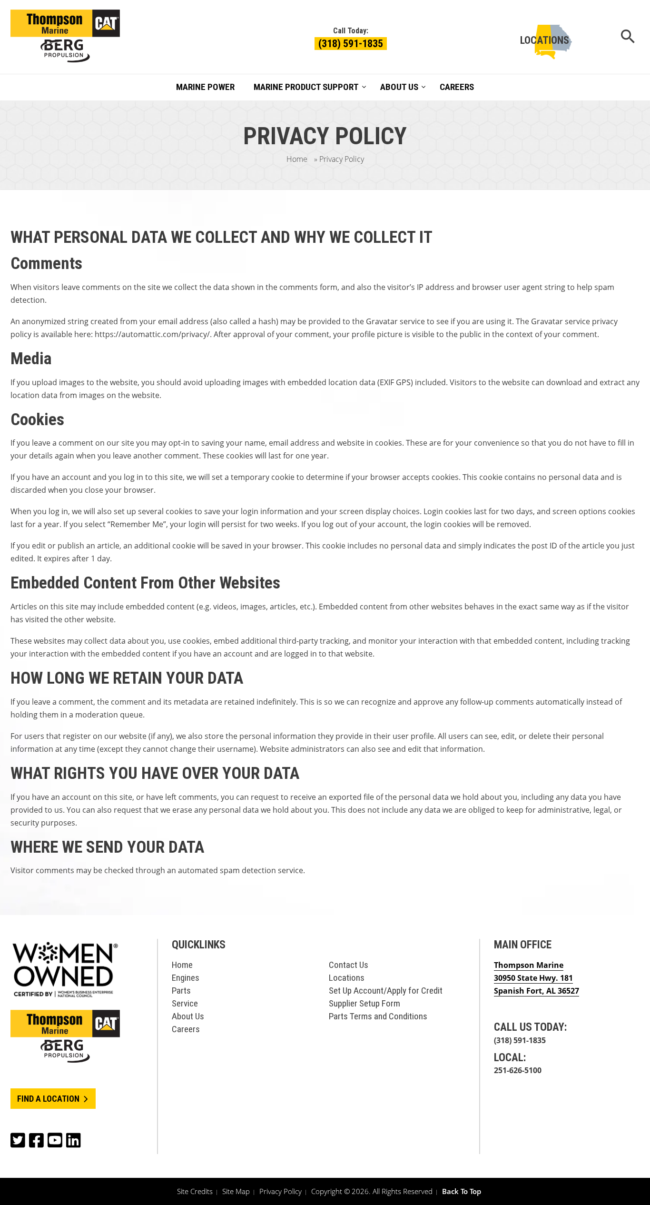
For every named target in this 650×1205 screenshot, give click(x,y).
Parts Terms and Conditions (378, 1016)
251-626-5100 (518, 1070)
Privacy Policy (280, 1191)
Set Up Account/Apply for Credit (386, 990)
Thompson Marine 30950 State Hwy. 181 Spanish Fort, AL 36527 (536, 978)
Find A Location (49, 1099)
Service (185, 1003)
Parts (181, 990)
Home (296, 159)
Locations (544, 40)
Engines (185, 977)
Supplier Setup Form (364, 1003)
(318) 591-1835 (350, 44)
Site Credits (195, 1191)
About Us (188, 1016)
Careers (186, 1029)
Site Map (236, 1191)
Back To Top (461, 1191)
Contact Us (348, 964)
